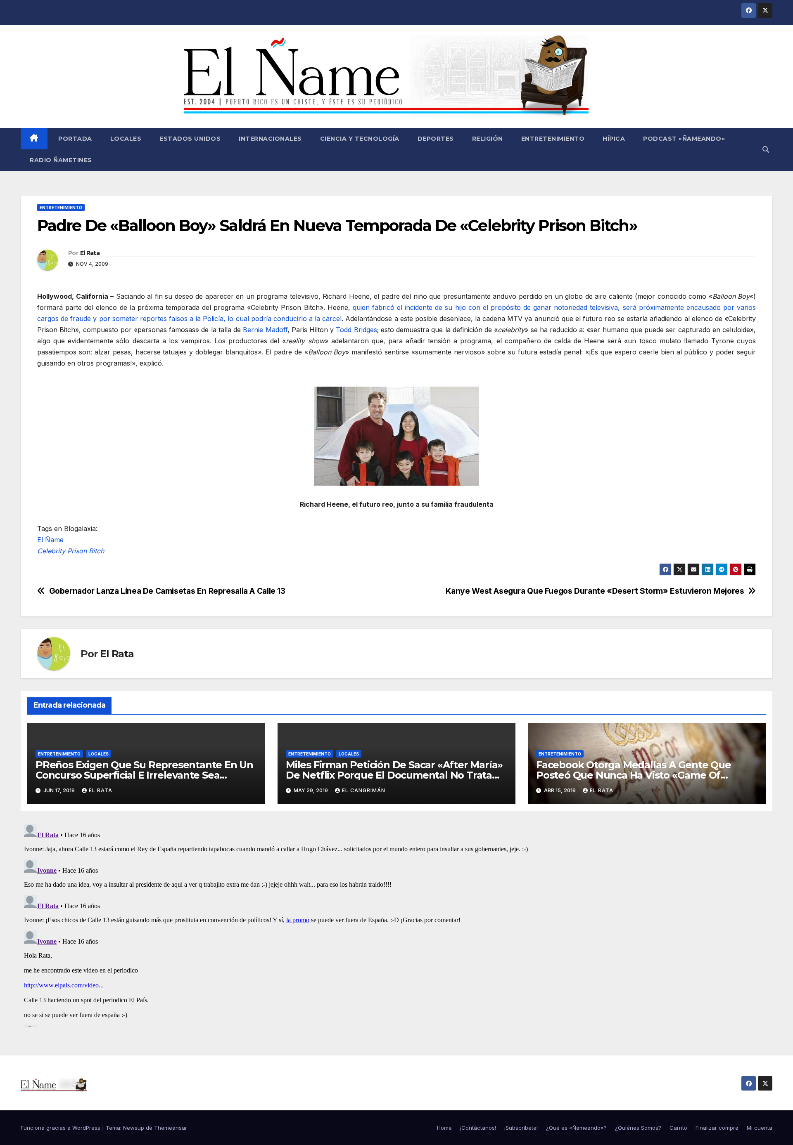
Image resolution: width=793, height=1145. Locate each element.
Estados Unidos (190, 138)
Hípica (614, 138)
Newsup (133, 1127)
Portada (74, 138)
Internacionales (270, 138)
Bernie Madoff (265, 330)
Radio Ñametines (61, 160)
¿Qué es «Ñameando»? (576, 1127)
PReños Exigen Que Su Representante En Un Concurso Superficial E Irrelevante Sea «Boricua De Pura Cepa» (144, 775)
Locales (126, 138)
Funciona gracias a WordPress (61, 1127)
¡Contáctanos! (478, 1127)
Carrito (678, 1127)
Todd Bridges (356, 330)
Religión (487, 138)
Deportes (436, 138)
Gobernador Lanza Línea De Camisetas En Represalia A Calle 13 (167, 591)
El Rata (90, 253)
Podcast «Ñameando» (684, 138)
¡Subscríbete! (521, 1127)
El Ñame (50, 540)
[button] (765, 149)
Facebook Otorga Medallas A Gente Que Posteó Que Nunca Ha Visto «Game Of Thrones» (633, 775)
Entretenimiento (553, 138)
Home (444, 1127)
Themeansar (170, 1127)
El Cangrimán (363, 790)
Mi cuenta (759, 1127)
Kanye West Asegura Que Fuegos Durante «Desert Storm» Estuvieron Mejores (595, 591)
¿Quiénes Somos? (638, 1127)
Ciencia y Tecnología (359, 138)
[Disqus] (396, 924)
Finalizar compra (717, 1127)
